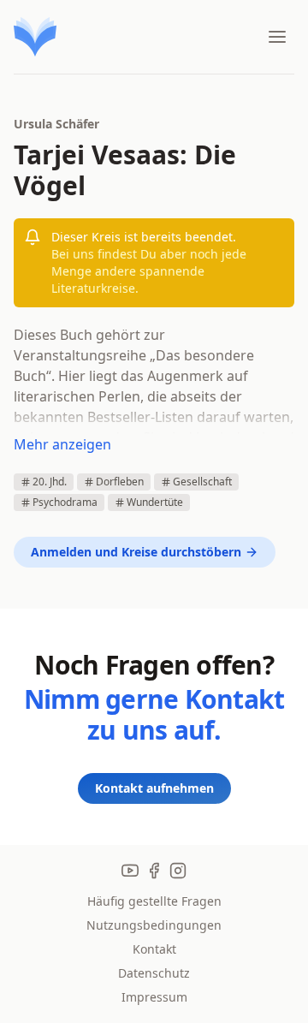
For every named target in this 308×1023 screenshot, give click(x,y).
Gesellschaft (202, 481)
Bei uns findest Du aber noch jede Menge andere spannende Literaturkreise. (148, 271)
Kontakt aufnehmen (154, 788)
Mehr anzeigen (62, 444)
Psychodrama (65, 502)
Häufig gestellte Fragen (154, 901)
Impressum (154, 997)
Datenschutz (154, 973)
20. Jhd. (50, 481)
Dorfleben (120, 481)
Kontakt (154, 949)
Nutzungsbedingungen (154, 925)
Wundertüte (155, 502)
